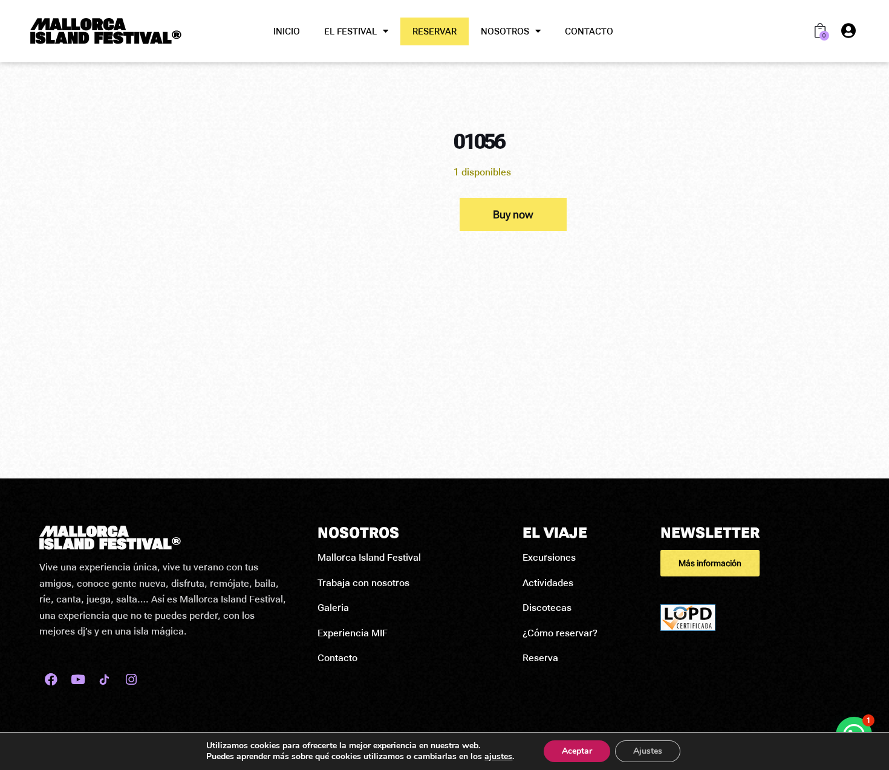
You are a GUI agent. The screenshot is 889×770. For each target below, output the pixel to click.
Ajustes (647, 751)
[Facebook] (51, 679)
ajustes (498, 756)
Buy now (513, 214)
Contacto (589, 31)
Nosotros (505, 31)
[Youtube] (78, 679)
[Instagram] (131, 679)
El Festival (350, 31)
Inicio (286, 31)
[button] (755, 563)
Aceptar (577, 751)
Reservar (434, 31)
